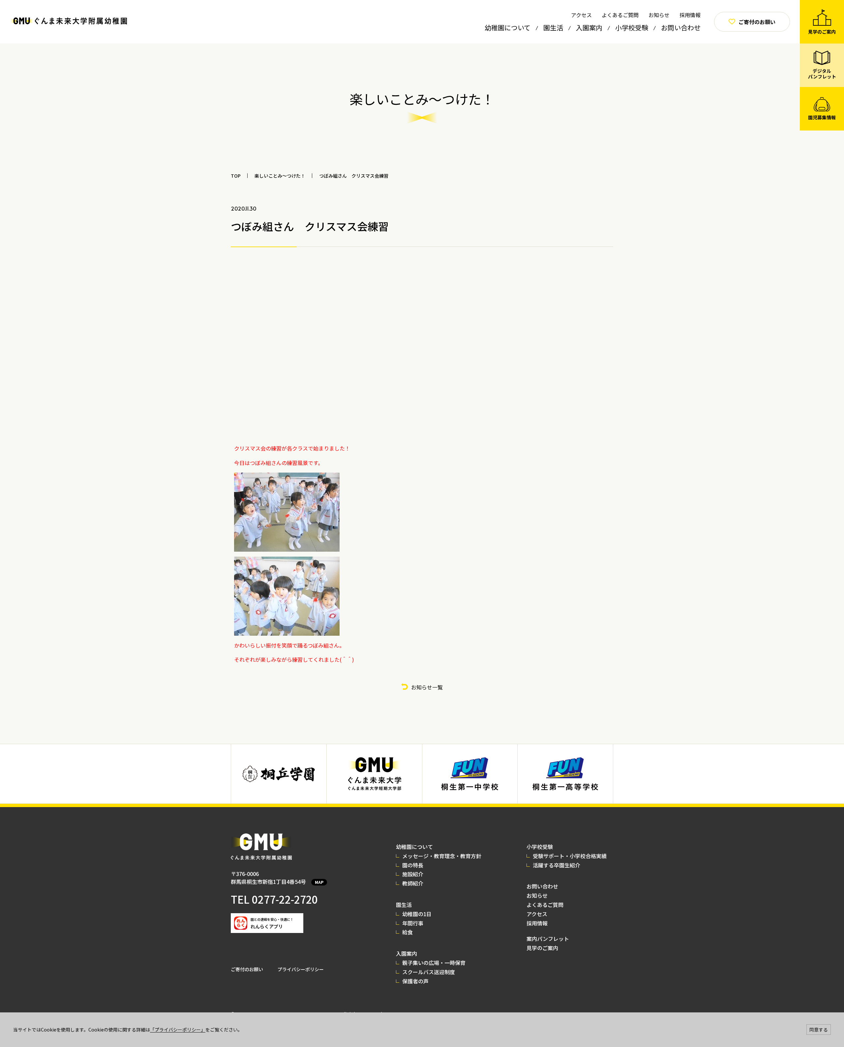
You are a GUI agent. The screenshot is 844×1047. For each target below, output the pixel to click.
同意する (818, 1029)
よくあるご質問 (620, 15)
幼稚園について (507, 27)
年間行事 (412, 923)
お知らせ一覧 (427, 687)
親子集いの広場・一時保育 (434, 963)
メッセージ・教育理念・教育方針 (441, 856)
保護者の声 (415, 981)
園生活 (553, 27)
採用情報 (690, 15)
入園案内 (589, 27)
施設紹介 (412, 874)
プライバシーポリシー (301, 969)
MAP (319, 882)
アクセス (581, 15)
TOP (236, 175)
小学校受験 (631, 27)
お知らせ (659, 15)
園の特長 (412, 865)
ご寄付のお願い (247, 969)
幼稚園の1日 (417, 914)
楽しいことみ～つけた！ (280, 175)
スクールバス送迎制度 (428, 972)
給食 (407, 932)
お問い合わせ (681, 27)
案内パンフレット (548, 939)
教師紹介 (412, 883)
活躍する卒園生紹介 (556, 865)
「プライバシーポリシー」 (177, 1029)
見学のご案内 (542, 948)
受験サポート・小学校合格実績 (570, 856)
